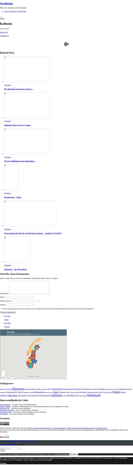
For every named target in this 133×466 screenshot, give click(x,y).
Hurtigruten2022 (12, 392)
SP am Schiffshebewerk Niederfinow (19, 161)
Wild (81, 395)
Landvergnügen (49, 392)
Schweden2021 (45, 395)
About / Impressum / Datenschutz (15, 11)
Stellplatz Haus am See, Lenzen (17, 125)
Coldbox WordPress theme (9, 444)
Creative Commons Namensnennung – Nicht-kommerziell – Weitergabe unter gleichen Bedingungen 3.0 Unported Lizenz (67, 428)
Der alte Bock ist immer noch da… (18, 89)
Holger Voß (4, 32)
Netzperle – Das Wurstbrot (15, 269)
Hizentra (117, 389)
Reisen (116, 391)
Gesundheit (94, 389)
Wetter (77, 395)
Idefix (20, 392)
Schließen (3, 463)
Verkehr (65, 395)
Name (2, 297)
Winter (84, 395)
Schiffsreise (4, 395)
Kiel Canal (31, 392)
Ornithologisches (92, 392)
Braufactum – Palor (12, 197)
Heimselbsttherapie (109, 389)
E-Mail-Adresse (6, 301)
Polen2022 (106, 392)
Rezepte (123, 392)
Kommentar (4, 293)
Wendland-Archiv (6, 412)
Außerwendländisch (31, 389)
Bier (39, 389)
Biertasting (44, 389)
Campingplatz (57, 389)
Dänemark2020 (68, 389)
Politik (110, 392)
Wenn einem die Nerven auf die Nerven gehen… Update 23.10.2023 (32, 233)
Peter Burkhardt (5, 405)
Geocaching (86, 389)
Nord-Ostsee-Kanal (74, 392)
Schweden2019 (33, 395)
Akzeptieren (73, 454)
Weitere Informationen (61, 454)
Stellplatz (56, 395)
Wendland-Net (5, 408)
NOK (67, 392)
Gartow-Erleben (5, 406)
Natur (55, 392)
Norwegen (83, 392)
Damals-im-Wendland (7, 410)
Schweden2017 (22, 395)
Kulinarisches (39, 392)
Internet (25, 392)
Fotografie (77, 389)
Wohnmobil (94, 395)
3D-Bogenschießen (5, 389)
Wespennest (4, 414)
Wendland (71, 395)
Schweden (12, 395)
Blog (49, 389)
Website (2, 305)
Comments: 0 (4, 36)
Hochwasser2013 (125, 389)
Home (2, 19)
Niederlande (62, 392)
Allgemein (7, 85)
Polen (100, 392)
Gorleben (101, 389)
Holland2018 (3, 392)
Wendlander (9, 441)
